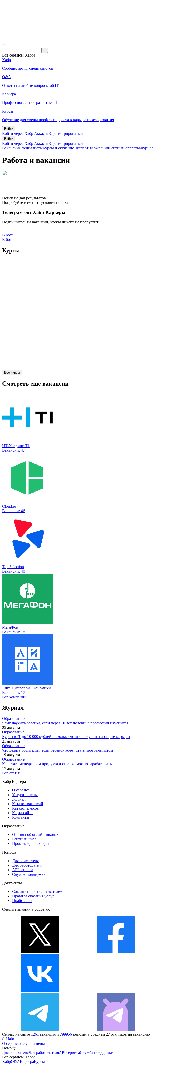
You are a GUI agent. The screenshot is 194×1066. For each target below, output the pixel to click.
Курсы (39, 1061)
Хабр (6, 1061)
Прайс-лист (22, 900)
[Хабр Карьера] (21, 50)
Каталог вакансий (27, 804)
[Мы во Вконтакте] (40, 991)
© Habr (8, 1039)
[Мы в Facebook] (116, 952)
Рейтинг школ (24, 839)
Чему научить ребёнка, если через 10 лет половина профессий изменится (65, 723)
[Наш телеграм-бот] (116, 1030)
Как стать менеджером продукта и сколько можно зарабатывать (57, 764)
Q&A (15, 1061)
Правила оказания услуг (33, 896)
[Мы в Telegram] (40, 1030)
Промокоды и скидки (30, 843)
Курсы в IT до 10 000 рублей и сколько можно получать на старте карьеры (66, 736)
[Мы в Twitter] (40, 952)
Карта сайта (22, 813)
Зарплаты (132, 148)
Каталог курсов (25, 808)
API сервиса (22, 870)
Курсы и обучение (58, 148)
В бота (7, 239)
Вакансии (10, 148)
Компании (100, 148)
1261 (35, 1034)
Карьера (27, 1061)
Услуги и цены (25, 794)
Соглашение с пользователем (37, 891)
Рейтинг (116, 148)
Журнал (146, 148)
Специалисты (31, 148)
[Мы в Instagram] (116, 991)
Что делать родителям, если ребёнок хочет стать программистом (57, 750)
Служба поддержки (29, 874)
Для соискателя (25, 861)
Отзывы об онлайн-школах (35, 834)
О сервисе (21, 790)
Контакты (20, 817)
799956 (66, 1034)
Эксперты (82, 148)
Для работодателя (27, 865)
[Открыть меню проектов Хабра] (4, 44)
